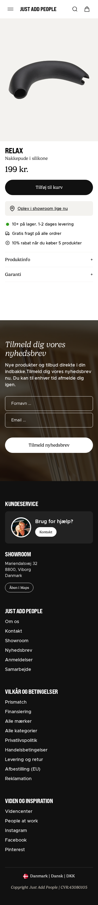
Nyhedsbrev (18, 650)
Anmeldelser (19, 660)
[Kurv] (87, 9)
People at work (21, 821)
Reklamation (18, 779)
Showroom (16, 641)
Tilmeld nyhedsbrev (49, 445)
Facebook (16, 840)
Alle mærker (18, 721)
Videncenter (18, 811)
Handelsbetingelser (26, 750)
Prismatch (16, 702)
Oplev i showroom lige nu (43, 209)
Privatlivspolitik (21, 740)
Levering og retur (24, 759)
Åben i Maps (19, 588)
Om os (12, 622)
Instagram (16, 830)
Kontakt (45, 532)
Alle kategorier (21, 731)
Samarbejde (18, 669)
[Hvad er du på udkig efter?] (75, 9)
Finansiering (18, 712)
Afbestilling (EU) (22, 769)
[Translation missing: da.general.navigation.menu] (10, 9)
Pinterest (15, 850)
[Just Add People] (38, 9)
